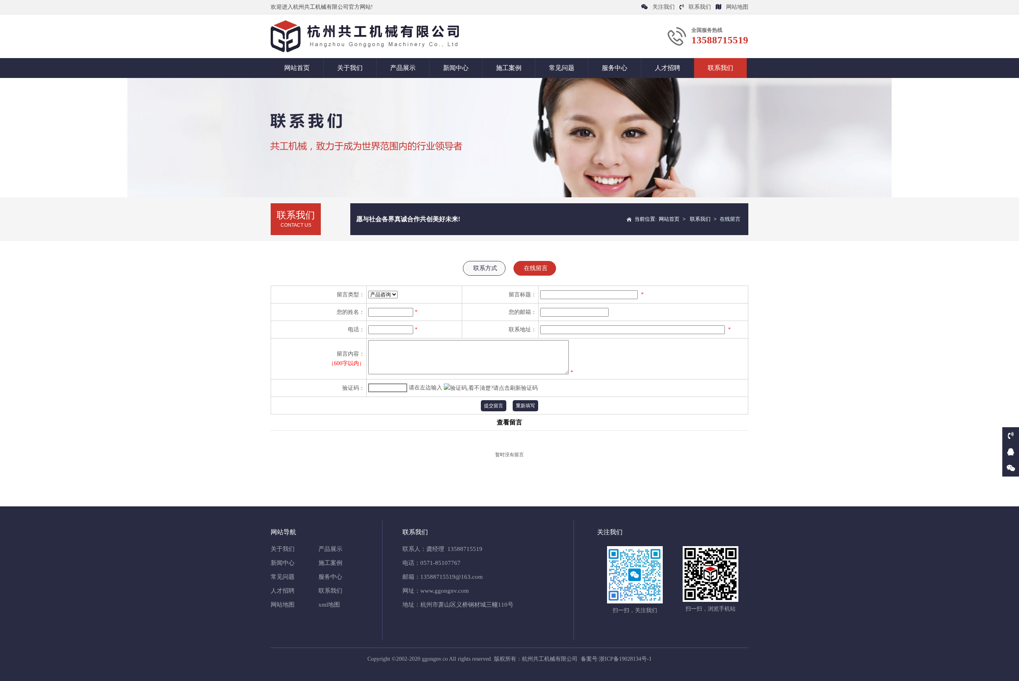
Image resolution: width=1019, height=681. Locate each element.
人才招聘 (667, 67)
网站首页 (297, 67)
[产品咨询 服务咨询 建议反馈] (383, 295)
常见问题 (561, 67)
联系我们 (700, 7)
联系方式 (485, 268)
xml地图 (329, 604)
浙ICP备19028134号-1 (625, 659)
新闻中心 (456, 67)
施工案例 (508, 67)
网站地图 (737, 7)
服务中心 (614, 67)
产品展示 (403, 67)
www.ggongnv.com (444, 591)
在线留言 (536, 268)
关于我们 (350, 67)
